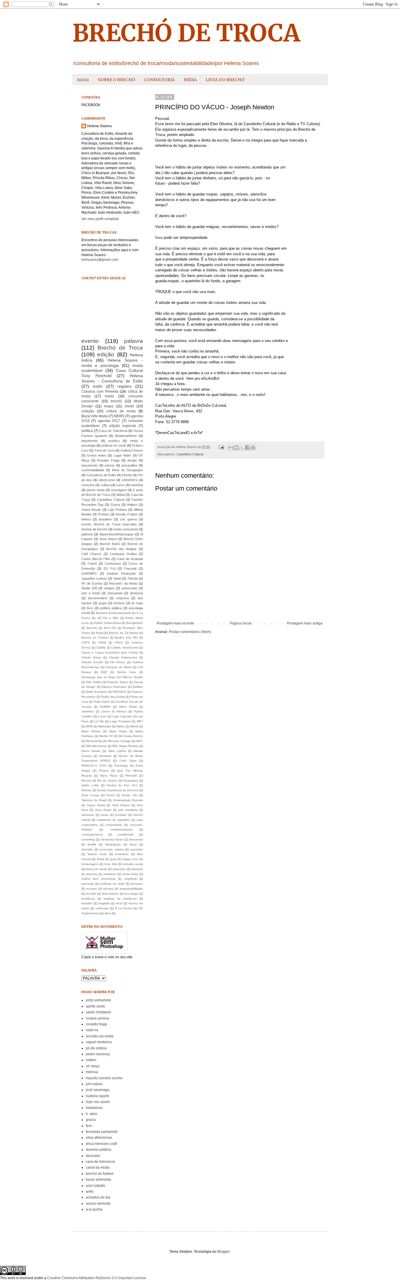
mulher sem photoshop (98, 878)
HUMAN (105, 706)
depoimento (89, 440)
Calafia (101, 647)
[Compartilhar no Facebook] (247, 447)
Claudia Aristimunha (123, 657)
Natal (117, 578)
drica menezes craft (101, 1144)
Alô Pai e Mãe (108, 617)
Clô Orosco (117, 662)
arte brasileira (127, 809)
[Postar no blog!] (236, 447)
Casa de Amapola (130, 559)
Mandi (134, 726)
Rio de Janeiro (107, 780)
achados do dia (98, 1197)
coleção (87, 411)
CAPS (85, 642)
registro (124, 386)
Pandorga (121, 765)
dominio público (98, 1150)
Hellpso (132, 504)
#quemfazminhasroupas (117, 534)
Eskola (126, 475)
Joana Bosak (91, 509)
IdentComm (107, 480)
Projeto (104, 770)
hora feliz (110, 864)
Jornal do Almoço (114, 711)
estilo (97, 386)
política (87, 431)
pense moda (96, 490)
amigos (109, 588)
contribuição (125, 834)
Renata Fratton (127, 514)
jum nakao (94, 1084)
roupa (108, 406)
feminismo (122, 854)
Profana (103, 514)
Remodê (131, 775)
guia (113, 859)
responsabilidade (131, 888)
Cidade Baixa (91, 657)
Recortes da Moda (123, 583)
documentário (97, 598)
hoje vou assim (98, 1102)
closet (129, 406)
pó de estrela (96, 1048)
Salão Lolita (90, 785)
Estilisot (138, 686)
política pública (111, 608)
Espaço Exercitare (114, 686)
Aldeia (120, 494)
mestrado (109, 874)
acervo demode (98, 1203)
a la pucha (94, 1209)
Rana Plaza (108, 775)
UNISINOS (129, 480)
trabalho (87, 903)
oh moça (93, 1066)
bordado (121, 814)
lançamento (89, 465)
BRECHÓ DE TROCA (186, 33)
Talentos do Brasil (94, 800)
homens (119, 603)
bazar (104, 814)
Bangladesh (135, 622)
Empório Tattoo (117, 682)
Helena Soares (99, 126)
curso (120, 485)
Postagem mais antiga (304, 623)
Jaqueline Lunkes (94, 578)
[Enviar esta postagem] (221, 447)
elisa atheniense (99, 1138)
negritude (130, 878)
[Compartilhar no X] (242, 447)
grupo (102, 603)
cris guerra (128, 519)
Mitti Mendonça (96, 746)
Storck (110, 795)
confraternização (121, 829)
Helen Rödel (128, 706)
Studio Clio (129, 795)
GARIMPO (89, 573)
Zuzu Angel (103, 809)
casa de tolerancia (100, 1162)
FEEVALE (119, 691)
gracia (91, 1120)
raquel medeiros (99, 1042)
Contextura (113, 563)
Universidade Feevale (128, 800)
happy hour (130, 859)
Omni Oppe (128, 760)
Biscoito (92, 627)
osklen (91, 1060)
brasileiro (105, 519)
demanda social (112, 839)
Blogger (223, 1252)
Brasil (99, 632)
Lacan (102, 716)
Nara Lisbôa (117, 751)
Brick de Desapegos (127, 470)
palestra (87, 534)
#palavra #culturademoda (113, 613)
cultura (105, 485)
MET (140, 721)
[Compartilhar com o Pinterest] (253, 447)
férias (100, 859)
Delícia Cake (126, 672)
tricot (119, 903)
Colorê (92, 563)
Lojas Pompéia (120, 721)
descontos (136, 839)
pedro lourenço (98, 1054)
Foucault (130, 568)
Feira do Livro (104, 450)
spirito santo (95, 1006)
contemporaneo (92, 834)
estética (113, 440)
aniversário (129, 588)
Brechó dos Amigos (121, 549)
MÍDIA (190, 79)
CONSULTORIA (159, 79)
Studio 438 (89, 588)
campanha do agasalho (113, 819)
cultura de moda (121, 411)
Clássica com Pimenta (99, 391)
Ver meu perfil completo (100, 219)
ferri (89, 1126)
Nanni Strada (90, 751)
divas (133, 844)
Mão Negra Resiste (125, 746)
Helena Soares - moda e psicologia (112, 363)
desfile (92, 844)
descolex (93, 1156)
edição (105, 354)
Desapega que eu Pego (98, 677)
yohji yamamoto (98, 1000)
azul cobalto (95, 1186)
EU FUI (110, 568)
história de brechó (94, 529)
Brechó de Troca (120, 348)
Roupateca (130, 780)
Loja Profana (117, 509)
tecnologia (131, 893)
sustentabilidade (92, 470)
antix (89, 1191)
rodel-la (92, 1030)
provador (137, 883)
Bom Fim (110, 627)
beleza (86, 519)
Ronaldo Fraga (108, 460)
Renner (86, 780)
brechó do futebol (100, 1174)
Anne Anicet (108, 539)
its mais (137, 603)
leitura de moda (96, 869)
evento (90, 341)
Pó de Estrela (91, 583)
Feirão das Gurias (113, 696)
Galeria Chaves (132, 450)
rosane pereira (97, 1018)
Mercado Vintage (119, 741)
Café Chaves (91, 554)
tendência (88, 898)
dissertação (113, 844)
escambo (137, 849)
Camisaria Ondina (123, 554)
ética (108, 913)
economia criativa (112, 849)
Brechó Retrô (109, 544)
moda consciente (125, 529)
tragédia (104, 903)
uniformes (102, 908)
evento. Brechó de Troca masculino (109, 524)
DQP (104, 672)
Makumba (104, 726)
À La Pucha (123, 908)
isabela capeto (97, 1096)
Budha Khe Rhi (126, 637)
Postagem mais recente (175, 623)
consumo (88, 485)
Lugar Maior (122, 455)
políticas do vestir (112, 883)
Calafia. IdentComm (124, 647)
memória (137, 485)
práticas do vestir (113, 445)
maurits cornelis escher (104, 1078)
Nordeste (105, 756)
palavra (133, 341)
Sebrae (86, 790)
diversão (87, 849)
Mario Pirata (118, 731)
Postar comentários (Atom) (190, 632)
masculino (119, 869)
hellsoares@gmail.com (99, 260)
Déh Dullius (94, 682)
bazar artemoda (98, 1179)
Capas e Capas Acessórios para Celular (109, 652)
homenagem (89, 864)
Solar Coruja (90, 795)
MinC (139, 741)
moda (109, 396)
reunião (91, 893)
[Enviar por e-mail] (231, 447)
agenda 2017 (109, 421)
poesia (109, 465)
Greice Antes (96, 455)
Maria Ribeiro (91, 731)
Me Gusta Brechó (131, 736)
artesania (87, 814)
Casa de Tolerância (113, 431)
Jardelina (87, 711)
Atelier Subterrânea (107, 622)
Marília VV (106, 736)
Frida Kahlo (102, 701)
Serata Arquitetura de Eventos (118, 790)
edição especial (122, 426)
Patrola (133, 578)
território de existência (120, 898)
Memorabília (94, 741)
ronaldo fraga (96, 1024)
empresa (122, 598)
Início (83, 79)
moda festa (130, 874)
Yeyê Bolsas (120, 805)
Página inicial (241, 623)
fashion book (97, 854)
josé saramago (98, 1090)
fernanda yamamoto (102, 1132)
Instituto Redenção (121, 573)
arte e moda (90, 593)
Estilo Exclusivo (96, 691)
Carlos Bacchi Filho (95, 559)
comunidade (113, 824)
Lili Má (99, 721)
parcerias (87, 883)
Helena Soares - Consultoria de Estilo (112, 378)
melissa (92, 1072)
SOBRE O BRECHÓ (116, 79)
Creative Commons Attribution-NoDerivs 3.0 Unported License (96, 1278)
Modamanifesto (126, 436)
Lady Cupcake (122, 716)
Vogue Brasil (96, 805)
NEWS (119, 416)
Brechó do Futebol (94, 637)
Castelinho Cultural (190, 454)
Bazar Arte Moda (94, 416)
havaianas (94, 1108)
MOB (89, 726)
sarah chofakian (98, 1012)
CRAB (102, 642)
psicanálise (129, 465)
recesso (91, 888)
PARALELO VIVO (94, 765)
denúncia (136, 593)
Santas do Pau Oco (122, 785)
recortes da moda (100, 1036)
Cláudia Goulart (92, 662)
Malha (121, 726)
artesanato (115, 593)
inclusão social (133, 864)
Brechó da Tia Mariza (123, 632)
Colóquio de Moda (118, 667)
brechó (116, 401)
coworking (88, 839)
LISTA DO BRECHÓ (225, 79)
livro (90, 608)
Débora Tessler (132, 677)
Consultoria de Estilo (101, 475)
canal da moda (98, 1167)
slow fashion (110, 893)
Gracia (115, 504)
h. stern (92, 1114)
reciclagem (119, 490)
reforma (108, 888)
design (132, 460)
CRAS (118, 642)
